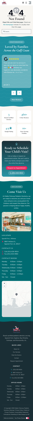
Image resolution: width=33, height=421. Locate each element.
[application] (16, 299)
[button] (30, 3)
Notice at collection (8, 418)
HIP (28, 414)
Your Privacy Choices (20, 418)
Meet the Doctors (16, 355)
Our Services (16, 352)
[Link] (23, 3)
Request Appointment (16, 361)
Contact (16, 358)
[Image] (4, 2)
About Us (16, 349)
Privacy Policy (19, 410)
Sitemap (11, 410)
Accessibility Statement (21, 412)
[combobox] (16, 31)
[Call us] (26, 3)
